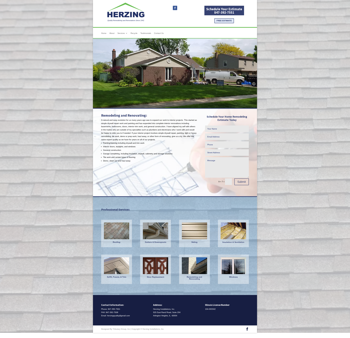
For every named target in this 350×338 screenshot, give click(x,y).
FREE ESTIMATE (224, 21)
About (111, 33)
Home (103, 33)
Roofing (116, 242)
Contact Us (159, 33)
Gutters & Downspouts (155, 242)
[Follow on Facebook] (175, 8)
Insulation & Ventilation (233, 242)
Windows (233, 277)
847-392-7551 (114, 309)
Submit (241, 181)
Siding (194, 242)
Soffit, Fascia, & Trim (116, 277)
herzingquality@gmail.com (118, 316)
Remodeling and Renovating (194, 278)
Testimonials (145, 33)
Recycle (134, 33)
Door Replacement (155, 277)
